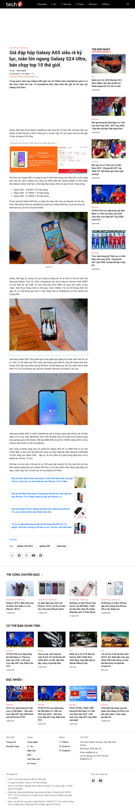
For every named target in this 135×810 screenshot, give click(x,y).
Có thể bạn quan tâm (23, 626)
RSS (29, 755)
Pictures (66, 746)
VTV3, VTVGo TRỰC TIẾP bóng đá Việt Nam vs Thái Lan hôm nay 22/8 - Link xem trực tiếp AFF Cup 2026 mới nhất (83, 714)
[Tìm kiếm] (126, 4)
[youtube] (33, 555)
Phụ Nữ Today (12, 746)
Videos (65, 742)
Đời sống (104, 705)
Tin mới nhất (101, 49)
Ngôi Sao (31, 750)
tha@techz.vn (86, 759)
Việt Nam (95, 119)
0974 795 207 (102, 756)
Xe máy (40, 651)
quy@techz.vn (92, 752)
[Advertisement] (48, 110)
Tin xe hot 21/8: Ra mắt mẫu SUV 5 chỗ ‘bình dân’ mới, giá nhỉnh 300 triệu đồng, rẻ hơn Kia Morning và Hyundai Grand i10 (115, 660)
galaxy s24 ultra (25, 546)
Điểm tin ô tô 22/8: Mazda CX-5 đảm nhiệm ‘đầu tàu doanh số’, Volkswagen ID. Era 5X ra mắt (107, 83)
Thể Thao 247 (33, 759)
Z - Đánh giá (66, 4)
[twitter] (12, 555)
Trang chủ (11, 742)
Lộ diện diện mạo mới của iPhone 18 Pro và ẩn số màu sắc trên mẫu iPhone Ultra (51, 606)
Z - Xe (53, 4)
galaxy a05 (45, 546)
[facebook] (19, 555)
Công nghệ (41, 4)
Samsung (61, 546)
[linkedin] (40, 555)
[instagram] (26, 555)
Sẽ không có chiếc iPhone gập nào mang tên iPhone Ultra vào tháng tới (114, 606)
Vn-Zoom (31, 763)
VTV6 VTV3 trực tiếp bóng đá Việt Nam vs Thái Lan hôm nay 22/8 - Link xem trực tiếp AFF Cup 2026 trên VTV (19, 660)
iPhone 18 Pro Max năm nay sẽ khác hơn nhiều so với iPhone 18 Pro (20, 606)
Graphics (66, 750)
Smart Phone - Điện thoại (18, 48)
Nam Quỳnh (21, 71)
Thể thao (105, 4)
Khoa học (93, 4)
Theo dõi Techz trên (18, 76)
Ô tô (93, 77)
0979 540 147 (95, 748)
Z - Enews (80, 4)
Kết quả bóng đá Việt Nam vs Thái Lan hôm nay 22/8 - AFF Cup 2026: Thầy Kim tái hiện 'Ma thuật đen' (108, 125)
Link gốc (13, 539)
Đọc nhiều (14, 680)
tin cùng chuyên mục (23, 575)
